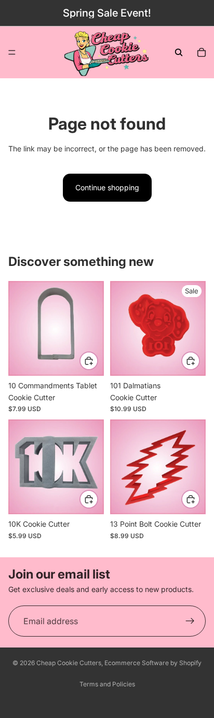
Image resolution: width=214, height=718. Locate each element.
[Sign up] (190, 621)
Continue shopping (107, 187)
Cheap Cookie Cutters (68, 663)
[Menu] (12, 52)
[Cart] (201, 52)
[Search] (178, 52)
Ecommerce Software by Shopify (153, 663)
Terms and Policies (107, 684)
